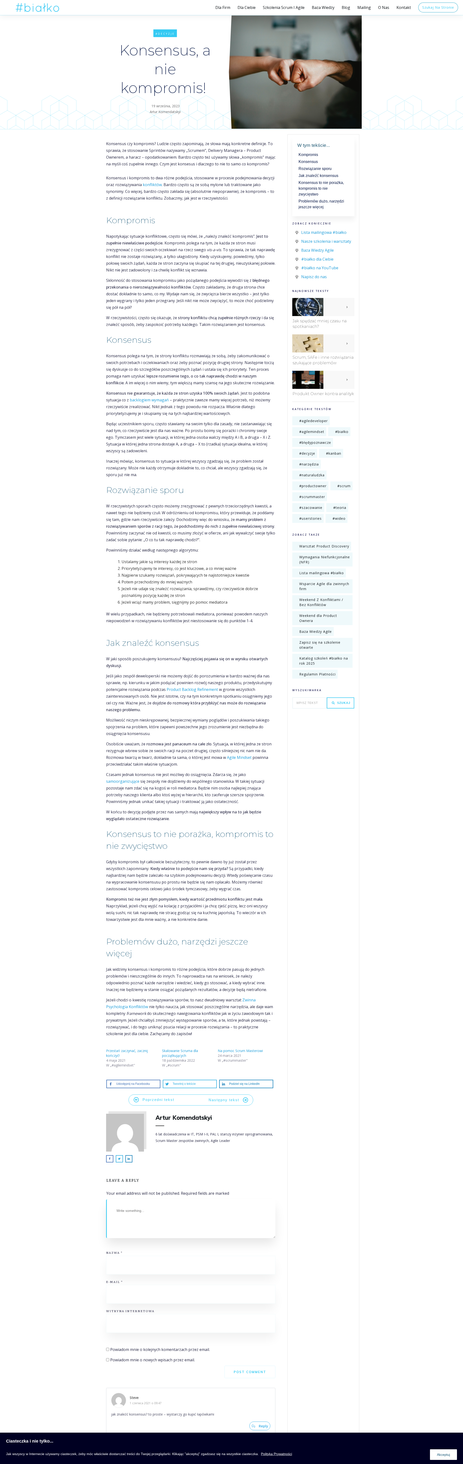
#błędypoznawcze (315, 442)
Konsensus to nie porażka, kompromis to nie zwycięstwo (321, 188)
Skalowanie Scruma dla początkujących (180, 1053)
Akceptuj (443, 1455)
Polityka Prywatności (276, 1454)
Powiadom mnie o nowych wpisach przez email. (152, 1360)
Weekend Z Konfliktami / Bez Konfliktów (321, 602)
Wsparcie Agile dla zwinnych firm (324, 586)
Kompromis (308, 155)
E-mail (114, 1282)
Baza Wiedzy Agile (317, 250)
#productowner (313, 486)
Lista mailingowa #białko (324, 232)
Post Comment (250, 1372)
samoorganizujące (122, 781)
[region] (231, 1448)
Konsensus (308, 162)
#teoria (339, 507)
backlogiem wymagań (149, 400)
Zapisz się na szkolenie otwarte (319, 645)
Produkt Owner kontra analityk (323, 393)
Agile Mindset (239, 757)
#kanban (333, 453)
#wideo (339, 518)
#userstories (310, 518)
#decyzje (165, 33)
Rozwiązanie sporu (315, 169)
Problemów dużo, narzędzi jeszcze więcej (321, 204)
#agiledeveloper (313, 420)
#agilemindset (311, 431)
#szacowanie (310, 507)
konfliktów (152, 184)
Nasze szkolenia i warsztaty (326, 241)
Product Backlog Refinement (192, 689)
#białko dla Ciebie (317, 259)
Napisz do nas (314, 276)
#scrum (344, 486)
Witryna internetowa (130, 1311)
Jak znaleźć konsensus (318, 176)
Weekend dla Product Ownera (318, 618)
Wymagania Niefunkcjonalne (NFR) (324, 559)
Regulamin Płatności (317, 674)
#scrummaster (312, 496)
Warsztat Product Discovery (324, 546)
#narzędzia (309, 464)
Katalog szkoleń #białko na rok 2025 (323, 661)
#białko (341, 431)
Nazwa (114, 1252)
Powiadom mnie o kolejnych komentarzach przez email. (160, 1349)
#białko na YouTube (319, 267)
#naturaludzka (312, 475)
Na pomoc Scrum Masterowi (240, 1050)
